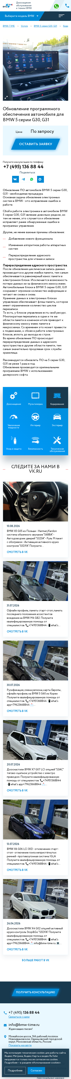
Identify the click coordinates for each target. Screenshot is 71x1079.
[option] (35, 68)
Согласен (36, 1071)
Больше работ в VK (35, 960)
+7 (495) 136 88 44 (23, 166)
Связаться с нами (19, 1017)
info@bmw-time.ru (24, 1025)
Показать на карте (20, 1045)
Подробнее (15, 1071)
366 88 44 (57, 5)
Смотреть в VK (17, 552)
